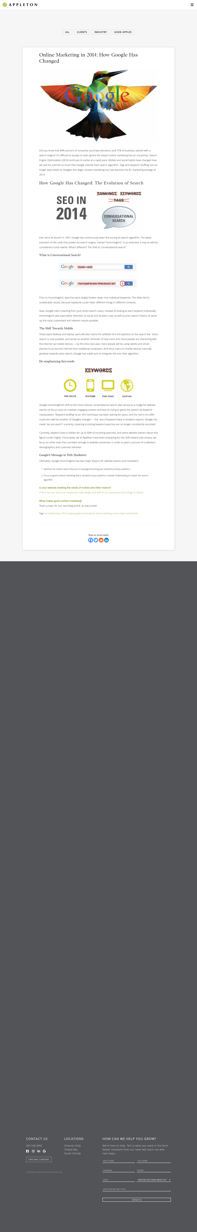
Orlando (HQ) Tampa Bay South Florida (72, 1149)
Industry (100, 32)
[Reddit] (101, 540)
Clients (82, 32)
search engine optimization (125, 513)
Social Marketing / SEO (55, 513)
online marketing (103, 513)
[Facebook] (90, 540)
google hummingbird (84, 513)
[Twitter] (96, 540)
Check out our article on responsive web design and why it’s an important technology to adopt (91, 492)
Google (70, 513)
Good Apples (123, 32)
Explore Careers (39, 1159)
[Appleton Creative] (19, 4)
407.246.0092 (34, 1145)
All (67, 32)
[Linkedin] (106, 540)
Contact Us (37, 1139)
